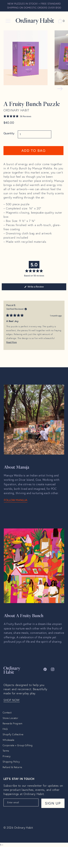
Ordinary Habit (23, 827)
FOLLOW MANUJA (15, 500)
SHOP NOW (11, 700)
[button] (33, 116)
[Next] (62, 328)
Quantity (8, 133)
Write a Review (40, 287)
